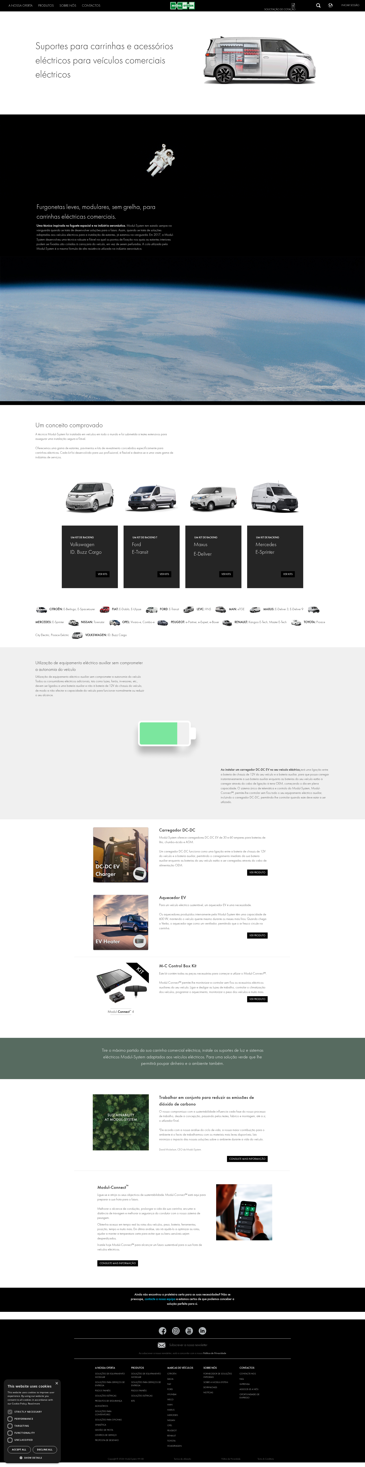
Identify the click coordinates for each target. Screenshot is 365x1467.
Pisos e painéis (102, 1390)
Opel (169, 1425)
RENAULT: (241, 622)
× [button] (56, 1383)
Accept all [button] (19, 1449)
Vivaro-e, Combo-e (138, 622)
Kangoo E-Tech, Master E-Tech (267, 622)
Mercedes (172, 1415)
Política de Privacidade (214, 1353)
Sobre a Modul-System (215, 1382)
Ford (170, 1389)
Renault (171, 1435)
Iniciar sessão (350, 5)
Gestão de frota (104, 1430)
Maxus (171, 1409)
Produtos (46, 5)
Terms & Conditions (266, 1458)
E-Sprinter (49, 622)
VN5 (203, 609)
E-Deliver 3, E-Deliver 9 (283, 609)
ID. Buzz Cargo (106, 635)
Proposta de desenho (107, 1440)
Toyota (171, 1440)
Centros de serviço (106, 1435)
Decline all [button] (44, 1449)
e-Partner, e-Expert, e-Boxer (195, 622)
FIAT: (115, 609)
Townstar (92, 622)
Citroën (171, 1373)
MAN (169, 1404)
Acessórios (101, 1406)
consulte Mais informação (247, 1158)
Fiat (169, 1384)
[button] (32, 1457)
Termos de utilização (182, 1458)
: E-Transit (169, 609)
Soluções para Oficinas (108, 1419)
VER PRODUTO (257, 872)
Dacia (170, 1379)
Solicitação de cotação (279, 9)
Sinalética (100, 1424)
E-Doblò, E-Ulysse (130, 609)
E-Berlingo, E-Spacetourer (79, 609)
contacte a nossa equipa (160, 1299)
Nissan (171, 1420)
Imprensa (245, 1384)
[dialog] (32, 1421)
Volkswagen (174, 1446)
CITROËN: (56, 609)
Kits (133, 1400)
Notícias (208, 1392)
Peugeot (172, 1430)
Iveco (170, 1399)
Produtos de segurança (108, 1400)
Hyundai (171, 1394)
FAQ (242, 1379)
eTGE (237, 609)
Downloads (210, 1387)
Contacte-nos (248, 1373)
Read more (34, 1403)
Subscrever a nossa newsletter (188, 1345)
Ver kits (102, 574)
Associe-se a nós (249, 1389)
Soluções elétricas (105, 1395)
